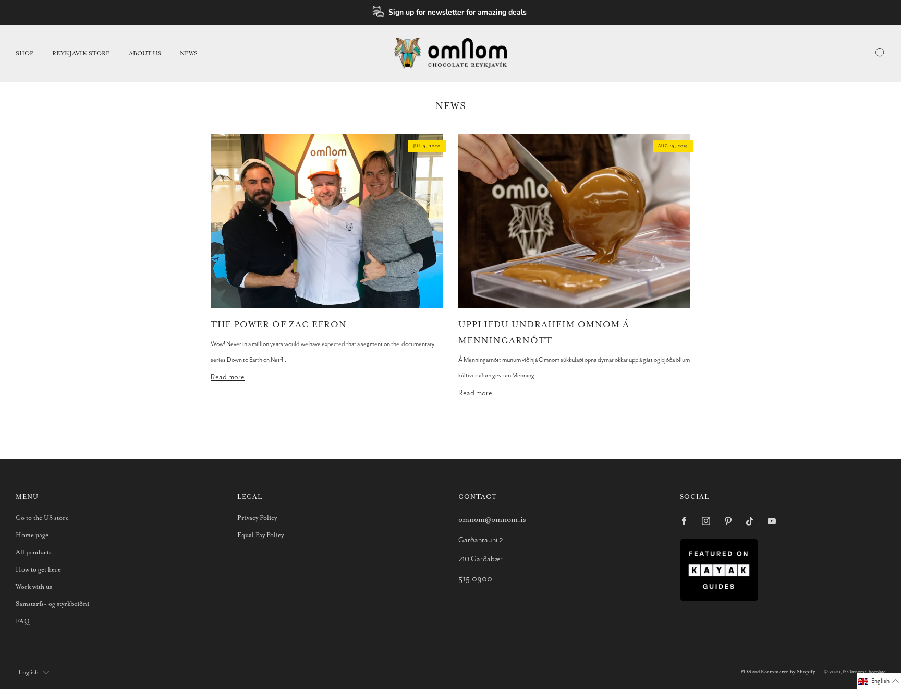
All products (34, 552)
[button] (879, 681)
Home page (32, 535)
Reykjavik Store (81, 53)
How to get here (38, 570)
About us (145, 53)
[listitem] (450, 12)
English (29, 672)
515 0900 (475, 579)
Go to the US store (42, 518)
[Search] (880, 52)
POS (745, 672)
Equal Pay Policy (260, 535)
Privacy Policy (257, 518)
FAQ (23, 621)
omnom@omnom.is (492, 519)
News (189, 53)
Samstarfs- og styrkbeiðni (52, 604)
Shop (24, 53)
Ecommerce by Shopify (788, 672)
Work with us (34, 587)
